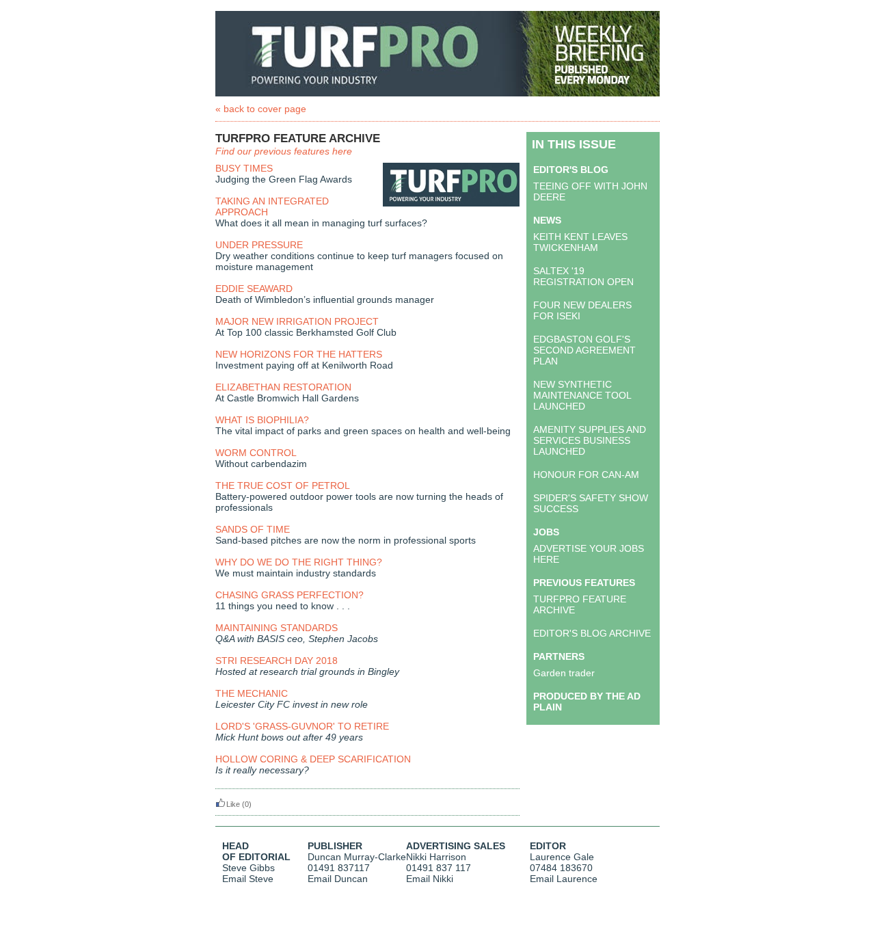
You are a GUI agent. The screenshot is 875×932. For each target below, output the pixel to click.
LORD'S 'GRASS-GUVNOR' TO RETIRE (302, 726)
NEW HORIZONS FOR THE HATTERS (298, 354)
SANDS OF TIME (252, 529)
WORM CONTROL (256, 452)
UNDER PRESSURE (259, 244)
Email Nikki (429, 878)
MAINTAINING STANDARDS (276, 627)
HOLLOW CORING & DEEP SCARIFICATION (313, 759)
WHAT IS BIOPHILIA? (262, 419)
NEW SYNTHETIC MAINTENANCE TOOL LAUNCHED (582, 395)
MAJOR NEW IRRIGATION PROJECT (297, 321)
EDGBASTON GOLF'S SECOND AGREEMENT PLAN (584, 350)
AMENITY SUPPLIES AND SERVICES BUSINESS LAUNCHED (589, 440)
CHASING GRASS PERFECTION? (289, 594)
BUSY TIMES (244, 168)
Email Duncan (338, 878)
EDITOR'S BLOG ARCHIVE (592, 633)
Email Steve (247, 878)
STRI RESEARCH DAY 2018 (276, 660)
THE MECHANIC (251, 693)
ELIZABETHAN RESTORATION (283, 387)
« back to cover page (260, 108)
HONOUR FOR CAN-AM (586, 474)
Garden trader (564, 672)
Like (233, 804)
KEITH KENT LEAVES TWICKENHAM (580, 242)
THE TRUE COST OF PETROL (282, 485)
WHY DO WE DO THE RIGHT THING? (298, 562)
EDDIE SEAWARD (254, 288)
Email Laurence (563, 878)
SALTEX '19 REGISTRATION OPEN (583, 276)
